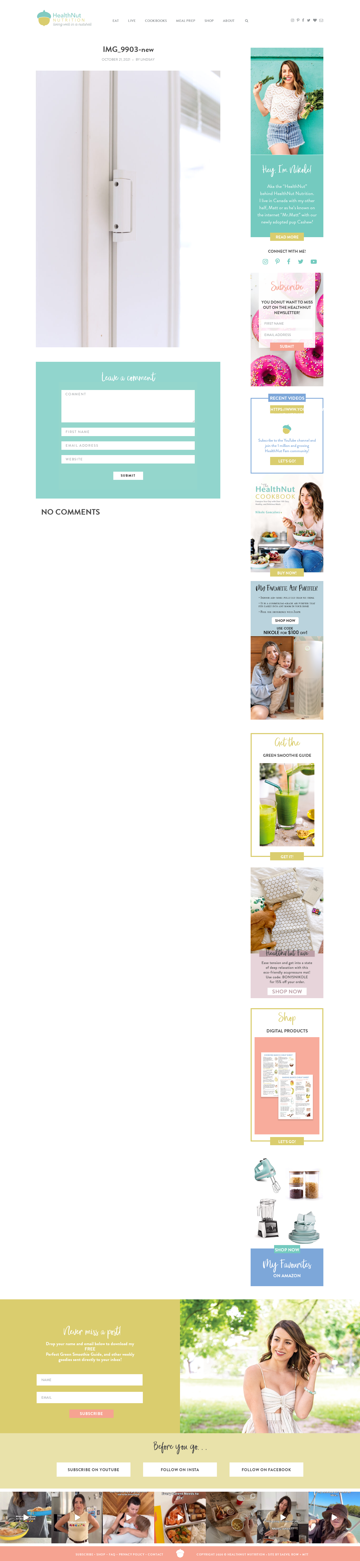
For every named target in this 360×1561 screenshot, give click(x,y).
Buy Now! (287, 573)
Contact (155, 1554)
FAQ (112, 1554)
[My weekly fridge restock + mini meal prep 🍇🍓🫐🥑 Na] (77, 1517)
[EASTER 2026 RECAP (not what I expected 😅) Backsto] (231, 1517)
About (229, 20)
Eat (116, 20)
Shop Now (287, 1250)
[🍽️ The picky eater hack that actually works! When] (180, 1517)
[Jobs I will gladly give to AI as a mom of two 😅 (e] (283, 1517)
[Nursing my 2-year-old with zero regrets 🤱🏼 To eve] (128, 1517)
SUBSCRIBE (91, 1414)
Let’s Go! (287, 461)
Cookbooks (156, 20)
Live (132, 20)
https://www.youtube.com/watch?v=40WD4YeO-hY (287, 410)
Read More (287, 237)
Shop (209, 20)
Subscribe (84, 1554)
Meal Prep (185, 20)
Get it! (287, 857)
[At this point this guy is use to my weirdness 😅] (334, 1517)
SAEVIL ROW (289, 1554)
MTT (305, 1554)
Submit (287, 346)
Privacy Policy (132, 1554)
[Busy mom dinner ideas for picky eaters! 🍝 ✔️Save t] (25, 1517)
